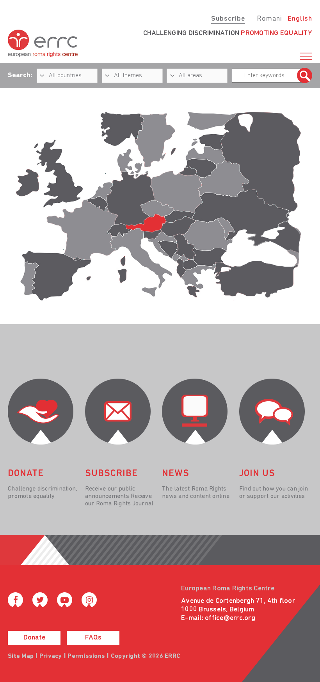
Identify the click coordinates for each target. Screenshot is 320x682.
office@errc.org (230, 618)
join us (257, 473)
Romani (269, 19)
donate (26, 473)
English (300, 19)
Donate (34, 637)
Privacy (50, 656)
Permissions (86, 656)
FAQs (93, 637)
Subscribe (228, 19)
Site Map (21, 656)
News (175, 473)
